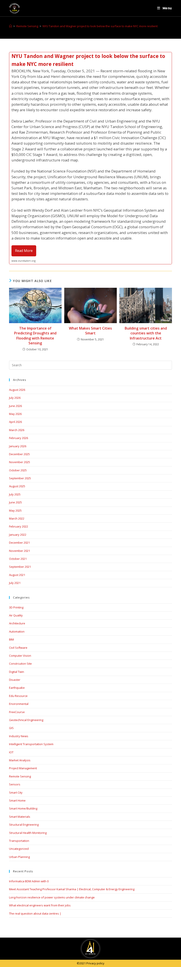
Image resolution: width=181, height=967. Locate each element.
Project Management (23, 768)
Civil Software (18, 648)
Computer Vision (20, 656)
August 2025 (17, 486)
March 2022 (16, 518)
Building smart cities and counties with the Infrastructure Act (146, 333)
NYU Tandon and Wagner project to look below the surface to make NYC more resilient (100, 26)
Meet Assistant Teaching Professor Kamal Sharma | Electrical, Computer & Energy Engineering (71, 889)
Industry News (18, 736)
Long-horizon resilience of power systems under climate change (52, 897)
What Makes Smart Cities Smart (90, 331)
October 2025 (18, 470)
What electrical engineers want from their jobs (40, 905)
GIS (11, 728)
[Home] (10, 26)
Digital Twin (16, 672)
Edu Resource (18, 696)
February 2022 (18, 526)
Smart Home (17, 800)
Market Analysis (19, 760)
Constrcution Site (20, 664)
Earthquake (17, 688)
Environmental (18, 704)
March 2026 (16, 430)
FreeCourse (17, 712)
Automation (17, 631)
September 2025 (20, 478)
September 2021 (20, 567)
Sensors (14, 784)
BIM (11, 639)
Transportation (19, 841)
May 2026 (15, 414)
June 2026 (15, 406)
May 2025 (15, 510)
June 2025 (15, 502)
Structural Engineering (24, 825)
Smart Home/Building (23, 808)
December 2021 (19, 543)
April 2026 (15, 422)
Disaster (14, 680)
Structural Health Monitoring (28, 833)
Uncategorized (19, 849)
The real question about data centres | (35, 913)
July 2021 (15, 583)
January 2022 (17, 535)
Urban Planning (19, 857)
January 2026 (17, 446)
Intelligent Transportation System (31, 744)
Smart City (16, 792)
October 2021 (18, 559)
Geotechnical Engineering (26, 720)
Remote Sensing (20, 776)
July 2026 (15, 398)
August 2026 (17, 390)
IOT (11, 752)
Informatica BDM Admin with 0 (29, 881)
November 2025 (19, 462)
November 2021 (19, 551)
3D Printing (16, 607)
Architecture (17, 623)
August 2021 (17, 575)
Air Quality (16, 615)
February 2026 (18, 438)
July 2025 (15, 494)
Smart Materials (19, 817)
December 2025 (19, 454)
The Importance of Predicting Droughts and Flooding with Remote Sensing (35, 335)
